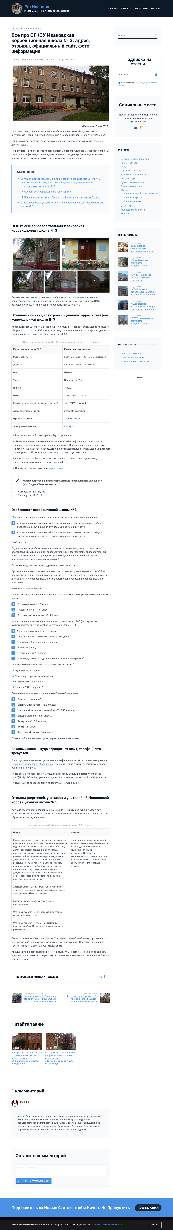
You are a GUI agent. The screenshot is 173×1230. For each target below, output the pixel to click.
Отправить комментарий (33, 1181)
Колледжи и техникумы (133, 209)
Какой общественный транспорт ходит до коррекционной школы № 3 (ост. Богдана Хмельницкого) (62, 482)
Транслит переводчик (132, 357)
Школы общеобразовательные (140, 193)
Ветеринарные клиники (133, 174)
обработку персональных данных (138, 84)
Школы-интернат (33, 28)
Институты (126, 213)
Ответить (105, 1139)
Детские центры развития (135, 159)
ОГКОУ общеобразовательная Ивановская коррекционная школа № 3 (60, 178)
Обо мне (155, 8)
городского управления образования (32, 764)
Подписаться (148, 1207)
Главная (113, 8)
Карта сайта (141, 8)
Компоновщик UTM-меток (135, 361)
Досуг (124, 166)
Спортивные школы (131, 186)
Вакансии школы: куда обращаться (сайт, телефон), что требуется (62, 197)
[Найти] (156, 35)
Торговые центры (130, 170)
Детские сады (128, 178)
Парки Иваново (129, 163)
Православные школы (133, 182)
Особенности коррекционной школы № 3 (47, 191)
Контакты (126, 8)
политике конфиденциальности (106, 1224)
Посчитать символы (132, 353)
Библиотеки (127, 206)
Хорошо (154, 1224)
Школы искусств (133, 197)
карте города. (56, 468)
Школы (124, 190)
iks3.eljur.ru (69, 426)
